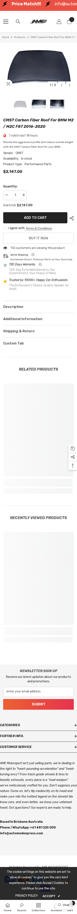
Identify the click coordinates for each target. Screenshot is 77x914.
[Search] (18, 21)
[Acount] (59, 21)
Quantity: (10, 186)
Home (5, 37)
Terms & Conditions (39, 228)
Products (19, 37)
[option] (38, 67)
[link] (38, 484)
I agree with (17, 228)
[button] (61, 85)
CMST (20, 153)
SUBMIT (38, 704)
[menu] (5, 21)
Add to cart (35, 218)
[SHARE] (70, 218)
